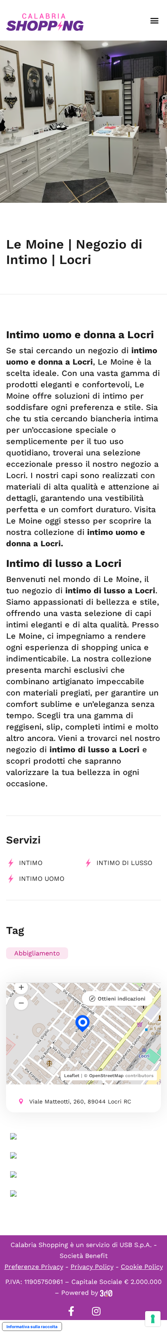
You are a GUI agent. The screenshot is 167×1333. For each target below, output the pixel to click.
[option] (83, 122)
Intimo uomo (41, 878)
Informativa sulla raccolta (32, 1326)
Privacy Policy (92, 1267)
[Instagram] (96, 1311)
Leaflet (71, 1075)
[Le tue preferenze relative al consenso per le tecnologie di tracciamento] (153, 1319)
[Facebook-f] (71, 1311)
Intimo (31, 863)
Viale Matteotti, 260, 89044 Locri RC (80, 1101)
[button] (154, 20)
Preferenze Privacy (33, 1267)
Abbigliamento (37, 953)
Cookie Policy (142, 1267)
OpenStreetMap (106, 1075)
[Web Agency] (106, 1293)
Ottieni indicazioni (122, 999)
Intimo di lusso (124, 863)
